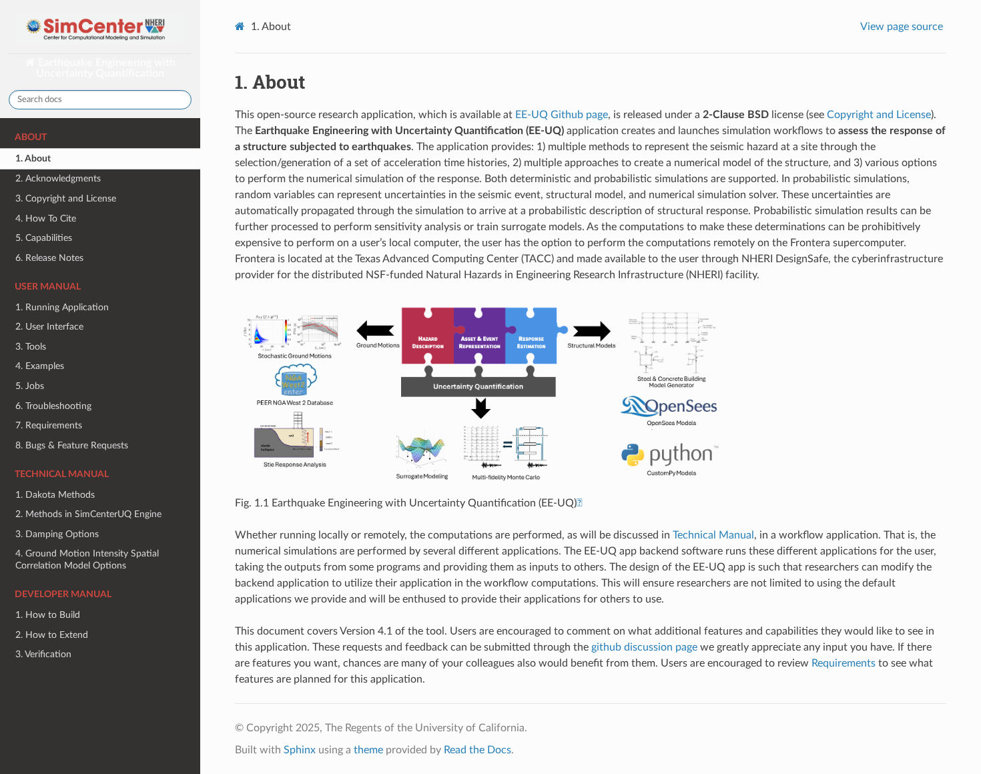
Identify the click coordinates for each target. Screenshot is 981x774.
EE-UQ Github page (561, 114)
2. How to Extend (51, 635)
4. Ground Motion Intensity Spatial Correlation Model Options (87, 559)
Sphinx (300, 750)
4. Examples (39, 366)
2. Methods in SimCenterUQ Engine (88, 514)
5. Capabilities (43, 238)
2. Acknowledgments (58, 178)
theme (368, 750)
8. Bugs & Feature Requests (71, 445)
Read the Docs (477, 750)
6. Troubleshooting (53, 406)
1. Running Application (62, 307)
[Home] (241, 26)
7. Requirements (48, 425)
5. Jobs (29, 386)
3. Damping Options (57, 534)
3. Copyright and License (65, 198)
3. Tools (30, 347)
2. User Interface (49, 327)
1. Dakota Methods (55, 495)
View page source (901, 26)
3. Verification (43, 654)
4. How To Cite (45, 219)
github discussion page (644, 647)
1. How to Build (47, 615)
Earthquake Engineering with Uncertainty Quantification (105, 68)
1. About (33, 158)
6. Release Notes (49, 258)
